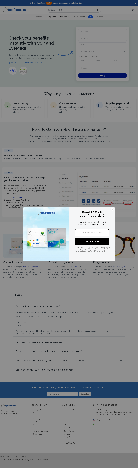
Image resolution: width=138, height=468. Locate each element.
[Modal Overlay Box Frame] (69, 234)
